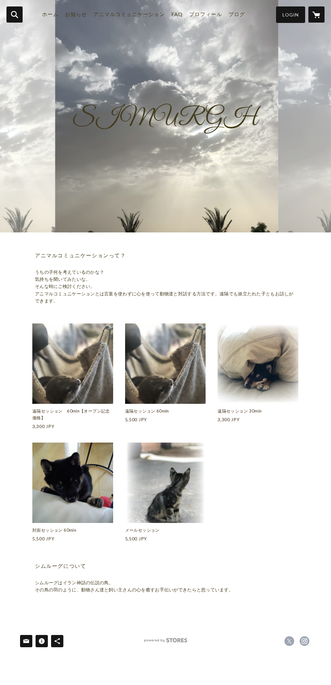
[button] (290, 14)
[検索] (14, 14)
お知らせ (76, 14)
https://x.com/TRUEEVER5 (289, 641)
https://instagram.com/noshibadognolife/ (304, 641)
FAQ (177, 14)
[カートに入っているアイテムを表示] (316, 14)
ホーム (50, 14)
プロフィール (205, 14)
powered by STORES (165, 642)
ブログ (237, 14)
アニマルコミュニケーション (129, 14)
